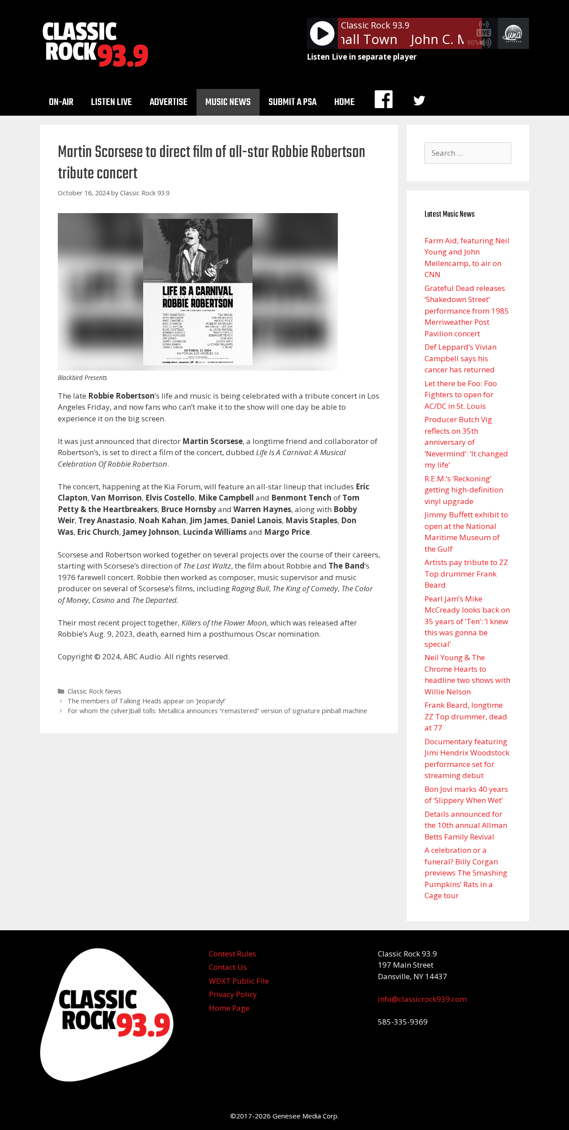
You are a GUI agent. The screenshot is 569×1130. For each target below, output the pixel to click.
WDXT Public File (239, 981)
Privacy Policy (233, 994)
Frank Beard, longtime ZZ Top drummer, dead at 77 (466, 716)
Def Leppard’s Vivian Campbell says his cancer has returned (461, 358)
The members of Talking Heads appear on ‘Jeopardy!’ (146, 701)
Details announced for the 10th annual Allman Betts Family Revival (466, 825)
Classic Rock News (94, 691)
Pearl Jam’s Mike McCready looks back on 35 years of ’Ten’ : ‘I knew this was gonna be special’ (467, 621)
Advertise (169, 102)
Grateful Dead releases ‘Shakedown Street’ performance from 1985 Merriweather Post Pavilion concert (467, 311)
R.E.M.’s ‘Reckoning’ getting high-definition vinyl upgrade (464, 489)
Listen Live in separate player (362, 57)
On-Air (61, 102)
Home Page (229, 1008)
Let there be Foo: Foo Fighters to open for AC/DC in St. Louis (461, 394)
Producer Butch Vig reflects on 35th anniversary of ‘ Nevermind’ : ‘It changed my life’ (466, 442)
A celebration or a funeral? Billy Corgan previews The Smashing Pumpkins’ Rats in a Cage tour (466, 872)
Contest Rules (232, 953)
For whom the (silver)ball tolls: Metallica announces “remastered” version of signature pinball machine (217, 710)
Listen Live (111, 102)
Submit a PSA (292, 102)
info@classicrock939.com (422, 999)
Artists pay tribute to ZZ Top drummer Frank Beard (466, 573)
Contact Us (228, 967)
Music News (228, 102)
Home (344, 102)
